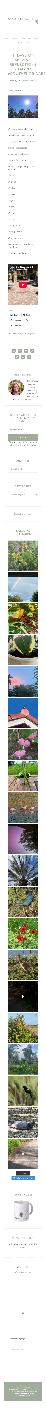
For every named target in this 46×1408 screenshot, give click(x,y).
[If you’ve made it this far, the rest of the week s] (23, 1122)
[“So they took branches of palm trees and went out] (23, 870)
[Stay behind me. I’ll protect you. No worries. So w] (23, 1154)
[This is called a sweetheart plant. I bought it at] (23, 650)
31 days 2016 (22, 334)
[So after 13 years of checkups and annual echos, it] (23, 744)
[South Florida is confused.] (23, 1028)
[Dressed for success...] (23, 902)
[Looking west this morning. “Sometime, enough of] (23, 681)
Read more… (27, 400)
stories (33, 334)
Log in (28, 1395)
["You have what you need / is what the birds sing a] (23, 1091)
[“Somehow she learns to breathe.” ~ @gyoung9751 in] (23, 1059)
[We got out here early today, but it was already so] (23, 807)
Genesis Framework (24, 1393)
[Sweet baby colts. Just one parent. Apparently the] (23, 965)
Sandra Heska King (23, 22)
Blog (29, 334)
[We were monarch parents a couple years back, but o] (23, 618)
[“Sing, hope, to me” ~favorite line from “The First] (23, 933)
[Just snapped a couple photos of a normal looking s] (23, 839)
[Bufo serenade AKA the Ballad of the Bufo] (23, 996)
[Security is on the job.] (23, 713)
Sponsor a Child (17, 1350)
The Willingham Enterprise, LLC (25, 1391)
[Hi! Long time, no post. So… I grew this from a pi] (23, 776)
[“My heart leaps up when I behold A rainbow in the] (23, 587)
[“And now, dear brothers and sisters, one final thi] (23, 556)
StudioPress (20, 1395)
